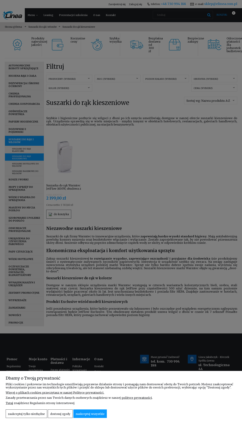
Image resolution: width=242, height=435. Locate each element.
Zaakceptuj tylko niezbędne (26, 414)
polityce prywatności (137, 397)
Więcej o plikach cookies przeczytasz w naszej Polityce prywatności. (55, 392)
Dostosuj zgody (60, 414)
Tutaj (9, 403)
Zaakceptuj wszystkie (90, 414)
